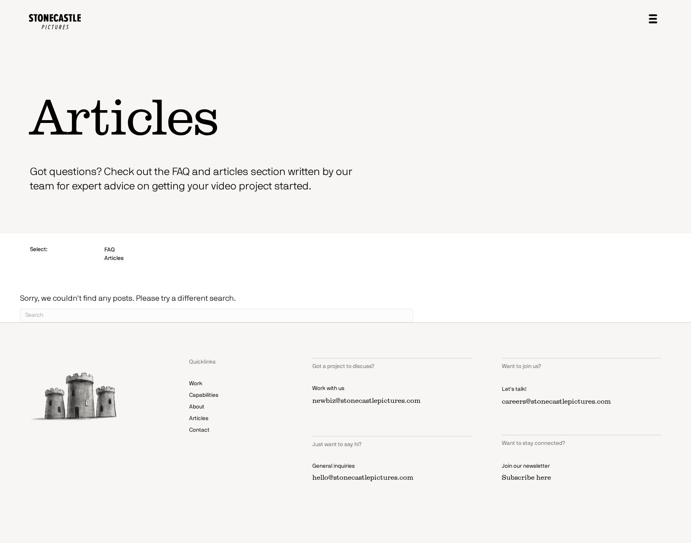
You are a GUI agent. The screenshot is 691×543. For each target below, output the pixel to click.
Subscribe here (526, 477)
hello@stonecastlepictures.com (362, 477)
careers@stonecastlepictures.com (556, 401)
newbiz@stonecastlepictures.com (366, 400)
